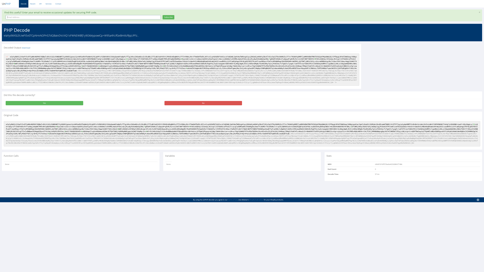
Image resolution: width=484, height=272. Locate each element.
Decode (23, 4)
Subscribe (168, 17)
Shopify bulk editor (256, 200)
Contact (58, 4)
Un (6, 4)
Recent (32, 4)
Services (49, 4)
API (40, 4)
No (203, 103)
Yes (44, 103)
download (26, 48)
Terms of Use (233, 200)
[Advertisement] (386, 61)
